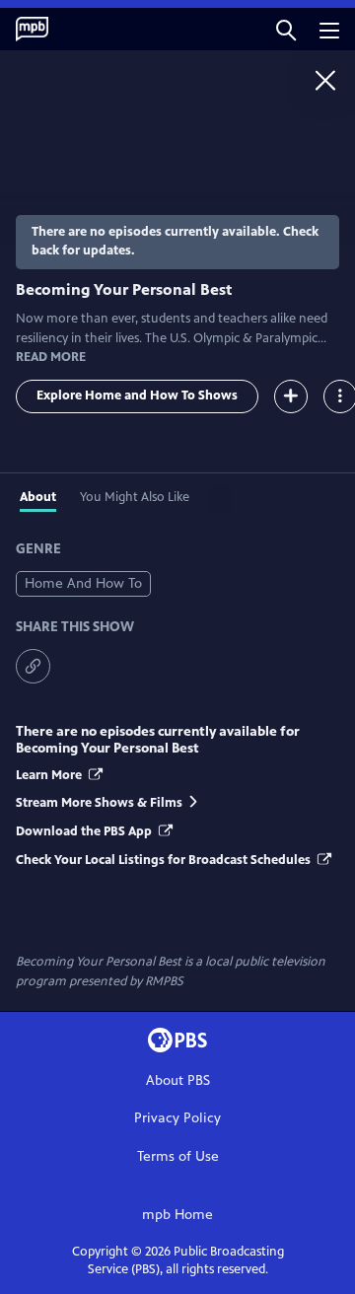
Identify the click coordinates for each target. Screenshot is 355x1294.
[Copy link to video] (33, 666)
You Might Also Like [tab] (134, 497)
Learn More (50, 775)
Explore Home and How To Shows (137, 395)
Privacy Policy (177, 1118)
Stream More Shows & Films (99, 803)
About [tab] (38, 497)
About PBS (178, 1080)
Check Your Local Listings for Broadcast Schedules (165, 860)
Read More (51, 357)
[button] (286, 29)
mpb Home (177, 1214)
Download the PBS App (85, 831)
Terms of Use (178, 1156)
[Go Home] (325, 80)
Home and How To (83, 583)
